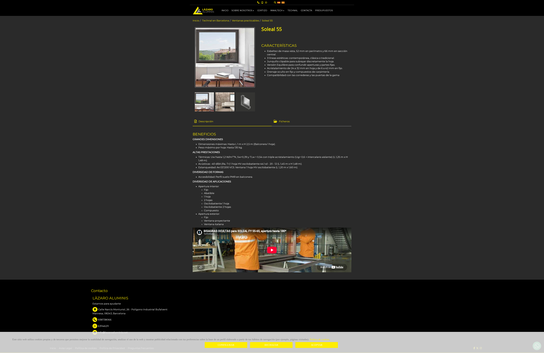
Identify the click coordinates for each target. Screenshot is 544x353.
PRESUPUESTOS (324, 10)
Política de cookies (319, 339)
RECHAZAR (271, 344)
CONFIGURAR (226, 344)
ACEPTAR (316, 344)
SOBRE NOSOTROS (242, 10)
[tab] (232, 121)
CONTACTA (306, 10)
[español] (278, 2)
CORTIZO (262, 10)
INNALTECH (276, 10)
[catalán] (283, 2)
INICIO (225, 10)
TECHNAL (293, 10)
